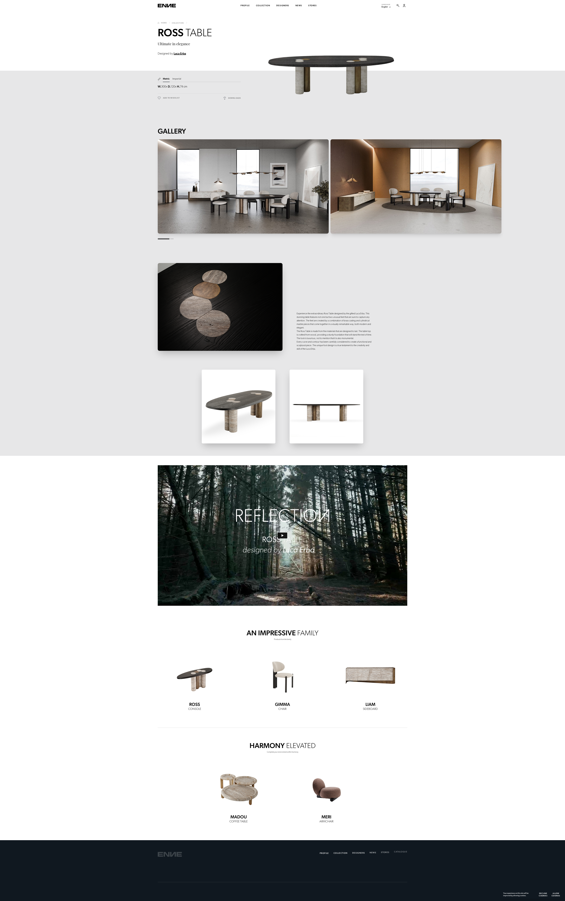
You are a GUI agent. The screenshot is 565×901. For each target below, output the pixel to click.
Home (165, 23)
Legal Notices (165, 888)
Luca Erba (180, 53)
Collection (179, 23)
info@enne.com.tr (169, 875)
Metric (166, 78)
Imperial (176, 78)
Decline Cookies (543, 894)
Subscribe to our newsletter (335, 862)
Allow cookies (556, 894)
